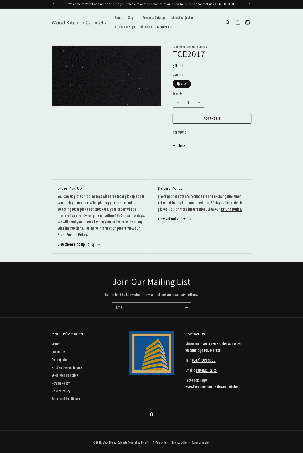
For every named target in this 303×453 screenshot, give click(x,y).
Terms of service (201, 442)
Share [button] (181, 146)
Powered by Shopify (138, 442)
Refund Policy (61, 383)
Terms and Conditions (66, 399)
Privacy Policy (61, 391)
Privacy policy (180, 442)
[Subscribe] (186, 307)
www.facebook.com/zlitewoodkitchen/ (213, 386)
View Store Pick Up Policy (76, 244)
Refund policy (160, 442)
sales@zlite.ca (206, 370)
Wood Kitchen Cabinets (115, 442)
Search (56, 344)
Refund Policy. (231, 209)
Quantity (178, 93)
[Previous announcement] (53, 4)
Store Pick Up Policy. (73, 235)
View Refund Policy (172, 219)
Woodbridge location (73, 203)
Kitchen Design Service (67, 367)
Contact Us (59, 352)
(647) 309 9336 (203, 360)
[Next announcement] (250, 4)
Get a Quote (59, 359)
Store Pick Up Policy (65, 375)
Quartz (181, 84)
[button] (132, 17)
